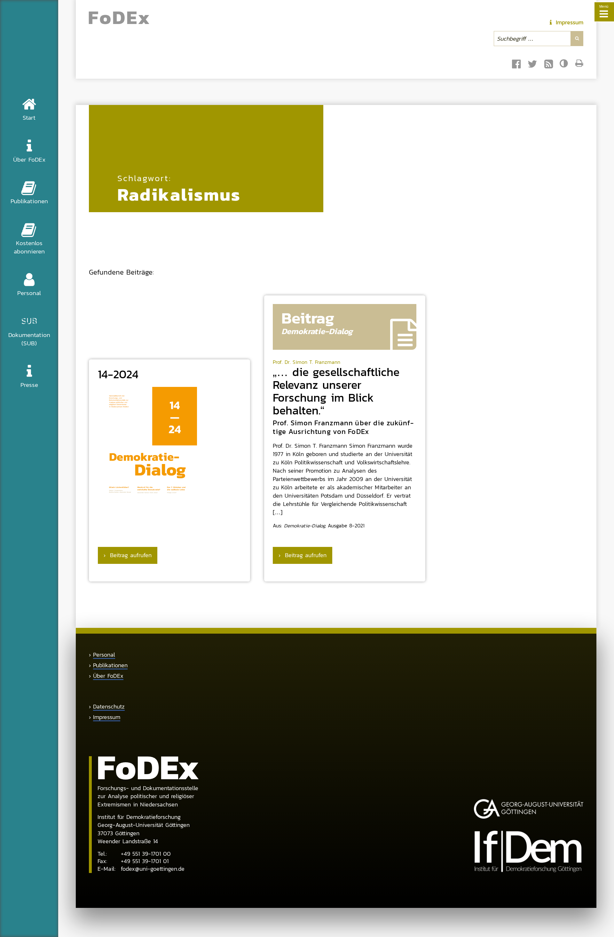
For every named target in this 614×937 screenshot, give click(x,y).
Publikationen (110, 665)
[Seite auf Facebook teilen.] (516, 64)
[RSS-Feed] (549, 64)
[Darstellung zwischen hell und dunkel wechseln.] (564, 63)
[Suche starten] (577, 38)
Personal (104, 655)
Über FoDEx (108, 676)
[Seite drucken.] (579, 63)
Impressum (106, 717)
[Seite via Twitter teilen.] (532, 64)
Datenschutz (109, 706)
